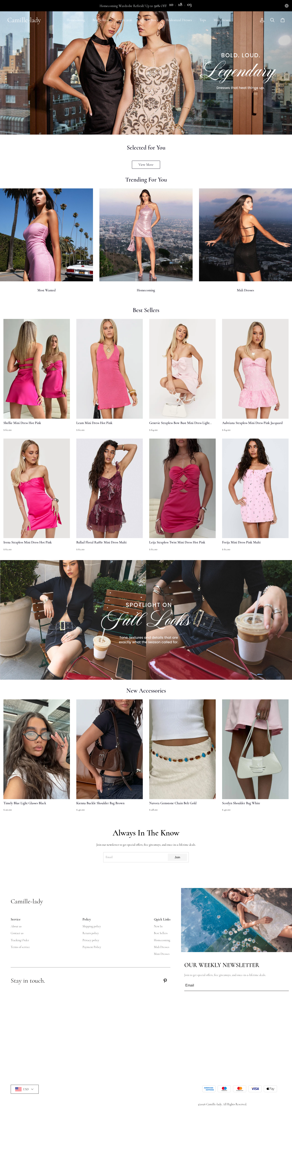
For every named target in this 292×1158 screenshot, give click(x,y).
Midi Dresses (245, 290)
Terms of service (20, 947)
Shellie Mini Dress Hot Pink (22, 423)
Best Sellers (100, 20)
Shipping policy (92, 926)
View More (146, 165)
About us (16, 926)
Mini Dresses (222, 20)
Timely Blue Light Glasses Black (24, 803)
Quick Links (162, 919)
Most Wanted (46, 290)
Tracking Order (20, 940)
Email (109, 857)
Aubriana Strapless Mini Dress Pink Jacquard (252, 423)
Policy (87, 919)
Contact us (17, 933)
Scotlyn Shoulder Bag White (241, 803)
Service (16, 919)
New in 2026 (123, 20)
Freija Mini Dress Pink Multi (241, 542)
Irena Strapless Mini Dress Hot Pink (27, 542)
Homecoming (76, 20)
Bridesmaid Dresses (179, 20)
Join (177, 857)
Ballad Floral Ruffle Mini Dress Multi (101, 542)
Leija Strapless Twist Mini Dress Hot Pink (177, 542)
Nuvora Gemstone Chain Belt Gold (172, 803)
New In (158, 926)
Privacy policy (91, 940)
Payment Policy (92, 947)
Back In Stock (149, 20)
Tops (202, 20)
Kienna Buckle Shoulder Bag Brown (100, 803)
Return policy (91, 933)
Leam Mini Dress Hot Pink (94, 423)
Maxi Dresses (162, 954)
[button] (13, 758)
